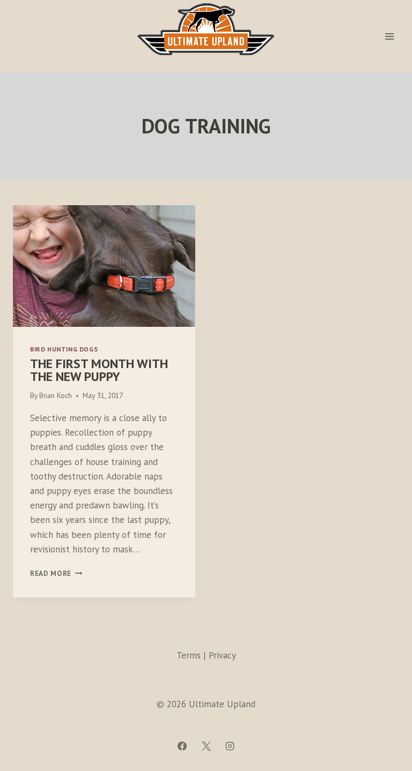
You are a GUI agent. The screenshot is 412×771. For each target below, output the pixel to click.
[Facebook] (182, 746)
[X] (206, 746)
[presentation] (104, 266)
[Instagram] (229, 746)
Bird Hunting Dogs (64, 349)
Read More (56, 573)
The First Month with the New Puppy (99, 370)
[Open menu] (389, 36)
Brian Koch (55, 395)
